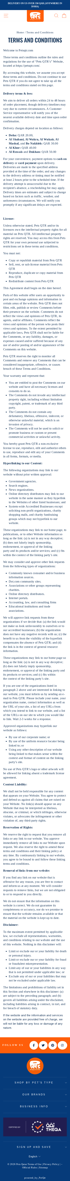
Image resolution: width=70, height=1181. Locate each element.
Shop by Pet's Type (34, 1082)
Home (20, 32)
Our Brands (34, 1094)
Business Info (34, 1106)
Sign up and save (34, 1147)
